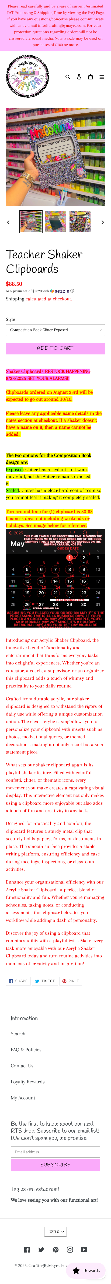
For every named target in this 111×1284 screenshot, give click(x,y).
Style (10, 319)
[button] (40, 291)
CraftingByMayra (44, 1265)
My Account (23, 1098)
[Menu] (101, 76)
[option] (31, 222)
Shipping (15, 298)
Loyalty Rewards (28, 1082)
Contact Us (22, 1066)
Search (18, 1034)
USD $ (53, 1231)
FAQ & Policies (26, 1050)
